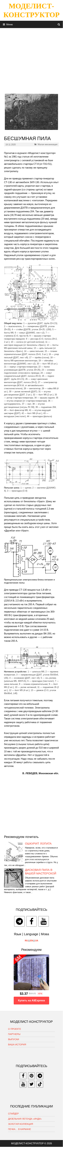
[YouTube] (43, 921)
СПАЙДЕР (13, 1113)
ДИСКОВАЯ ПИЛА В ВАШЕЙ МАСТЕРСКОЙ (40, 871)
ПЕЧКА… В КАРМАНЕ (19, 1129)
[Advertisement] (31, 59)
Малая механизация (47, 144)
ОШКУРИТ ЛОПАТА (38, 843)
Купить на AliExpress (31, 1000)
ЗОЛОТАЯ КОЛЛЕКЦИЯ (20, 1124)
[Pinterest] (31, 1075)
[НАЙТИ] (59, 24)
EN (31, 940)
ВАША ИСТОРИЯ (17, 1044)
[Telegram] (19, 921)
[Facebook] (31, 921)
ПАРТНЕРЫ (14, 1034)
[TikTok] (39, 1084)
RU (26, 940)
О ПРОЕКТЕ (14, 1029)
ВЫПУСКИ (13, 1039)
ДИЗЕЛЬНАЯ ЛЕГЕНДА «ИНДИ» (25, 1118)
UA (36, 940)
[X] (31, 1084)
